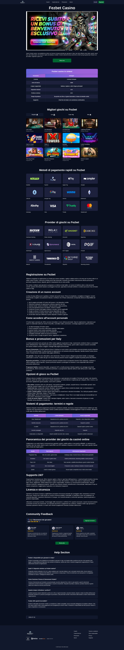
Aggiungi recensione (90, 520)
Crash (70, 114)
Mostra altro (62, 543)
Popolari (34, 114)
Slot (88, 114)
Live (52, 114)
